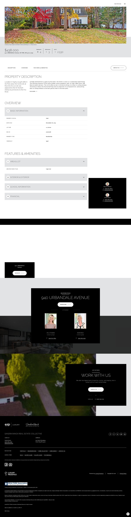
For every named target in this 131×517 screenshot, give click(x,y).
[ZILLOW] (124, 434)
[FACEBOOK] (110, 434)
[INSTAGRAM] (113, 434)
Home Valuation (64, 4)
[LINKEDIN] (117, 434)
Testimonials (47, 455)
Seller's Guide (38, 455)
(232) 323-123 (100, 399)
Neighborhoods (53, 4)
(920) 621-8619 (108, 188)
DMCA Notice (7, 511)
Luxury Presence (99, 473)
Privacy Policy (123, 473)
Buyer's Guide (28, 455)
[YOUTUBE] (121, 434)
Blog (21, 455)
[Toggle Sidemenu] (124, 3)
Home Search (42, 4)
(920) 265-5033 (108, 199)
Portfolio (34, 4)
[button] (118, 68)
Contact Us (75, 4)
